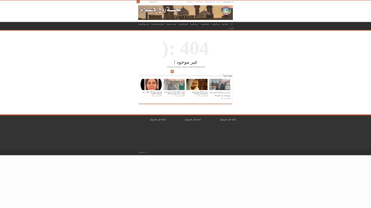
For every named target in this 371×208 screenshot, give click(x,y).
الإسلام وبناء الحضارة (158, 24)
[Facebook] (155, 2)
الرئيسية (218, 2)
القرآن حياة (225, 24)
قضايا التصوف (205, 24)
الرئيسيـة (231, 24)
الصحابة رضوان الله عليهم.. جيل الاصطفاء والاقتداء (152, 92)
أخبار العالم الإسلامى (209, 2)
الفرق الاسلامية (183, 24)
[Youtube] (154, 2)
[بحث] (138, 1)
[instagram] (150, 2)
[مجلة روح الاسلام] (185, 12)
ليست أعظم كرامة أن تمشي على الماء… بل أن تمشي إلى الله (174, 92)
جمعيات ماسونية (171, 24)
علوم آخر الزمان (199, 2)
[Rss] (157, 2)
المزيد (231, 28)
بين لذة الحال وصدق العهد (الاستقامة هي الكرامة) (200, 92)
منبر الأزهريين (216, 24)
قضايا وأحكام (190, 2)
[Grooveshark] (152, 2)
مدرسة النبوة (194, 24)
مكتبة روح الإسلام (144, 24)
